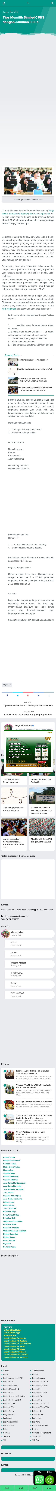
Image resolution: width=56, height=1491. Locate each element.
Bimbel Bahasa (38, 1378)
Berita (5, 1374)
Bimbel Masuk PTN (11, 1389)
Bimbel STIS (37, 1400)
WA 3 (35, 1488)
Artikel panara (38, 1371)
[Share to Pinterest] (28, 695)
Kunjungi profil (16, 935)
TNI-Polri (35, 1440)
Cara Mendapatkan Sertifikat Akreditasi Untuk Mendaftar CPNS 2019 (36, 389)
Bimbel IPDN (8, 1382)
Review (35, 1429)
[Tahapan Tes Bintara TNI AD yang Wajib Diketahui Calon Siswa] (9, 1089)
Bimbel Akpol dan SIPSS (13, 1378)
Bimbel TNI (36, 1411)
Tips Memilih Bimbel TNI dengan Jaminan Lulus (41, 840)
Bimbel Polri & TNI (39, 1393)
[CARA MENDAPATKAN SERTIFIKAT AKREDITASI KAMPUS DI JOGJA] (13, 380)
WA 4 (49, 1488)
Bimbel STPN (8, 1407)
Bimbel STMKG (9, 1404)
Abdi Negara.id (9, 309)
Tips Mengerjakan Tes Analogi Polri (34, 360)
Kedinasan (7, 1418)
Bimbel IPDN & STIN (40, 1382)
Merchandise (8, 1425)
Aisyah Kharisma (23, 725)
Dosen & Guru (37, 1415)
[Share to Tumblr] (49, 695)
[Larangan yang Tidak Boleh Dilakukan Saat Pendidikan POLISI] (9, 1074)
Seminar (6, 1433)
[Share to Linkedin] (38, 695)
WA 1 (7, 1488)
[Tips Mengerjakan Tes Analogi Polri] (13, 362)
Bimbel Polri (8, 1393)
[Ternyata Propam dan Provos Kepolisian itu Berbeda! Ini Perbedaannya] (9, 1119)
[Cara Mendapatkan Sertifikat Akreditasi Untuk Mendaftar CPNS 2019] (13, 390)
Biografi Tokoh (9, 1415)
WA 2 (21, 1488)
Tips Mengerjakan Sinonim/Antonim (11, 780)
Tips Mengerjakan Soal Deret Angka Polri (36, 369)
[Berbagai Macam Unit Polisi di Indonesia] (9, 1105)
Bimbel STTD (8, 1411)
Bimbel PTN (37, 1396)
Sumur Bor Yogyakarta (41, 1433)
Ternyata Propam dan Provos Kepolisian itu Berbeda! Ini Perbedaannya (34, 1116)
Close (49, 732)
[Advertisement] (28, 67)
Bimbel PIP (36, 1389)
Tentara (6, 1436)
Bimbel (35, 1374)
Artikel (6, 1371)
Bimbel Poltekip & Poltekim (14, 1396)
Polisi (5, 1429)
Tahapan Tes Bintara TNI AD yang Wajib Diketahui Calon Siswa (33, 1086)
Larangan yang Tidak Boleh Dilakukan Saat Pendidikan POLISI (32, 1072)
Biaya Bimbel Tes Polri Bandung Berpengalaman (28, 714)
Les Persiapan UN (10, 1422)
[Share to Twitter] (17, 695)
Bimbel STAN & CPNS (12, 1400)
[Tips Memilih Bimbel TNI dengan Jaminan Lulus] (42, 827)
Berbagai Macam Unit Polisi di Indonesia (34, 1101)
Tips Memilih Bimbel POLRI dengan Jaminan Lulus (28, 705)
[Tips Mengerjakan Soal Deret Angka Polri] (13, 371)
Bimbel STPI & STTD (40, 1404)
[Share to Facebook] (7, 695)
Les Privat (36, 1422)
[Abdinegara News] (28, 3)
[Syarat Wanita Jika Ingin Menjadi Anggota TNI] (9, 1135)
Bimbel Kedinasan (10, 1385)
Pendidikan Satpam (40, 1425)
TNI (4, 1440)
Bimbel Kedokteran (40, 1385)
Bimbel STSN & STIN (40, 1407)
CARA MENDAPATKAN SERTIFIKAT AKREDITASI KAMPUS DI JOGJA (33, 379)
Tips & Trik (7, 685)
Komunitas (36, 1418)
